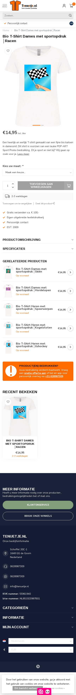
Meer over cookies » (55, 688)
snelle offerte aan (35, 373)
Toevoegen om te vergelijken (17, 203)
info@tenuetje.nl (19, 586)
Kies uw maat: (13, 166)
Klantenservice (38, 505)
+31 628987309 (54, 376)
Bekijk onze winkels (38, 516)
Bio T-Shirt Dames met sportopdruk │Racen (37, 30)
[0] (71, 5)
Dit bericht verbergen (27, 688)
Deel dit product (44, 203)
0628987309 (17, 566)
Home (6, 30)
